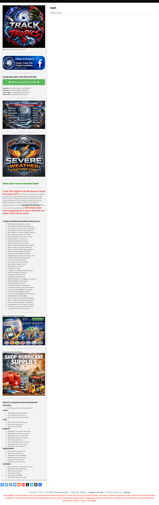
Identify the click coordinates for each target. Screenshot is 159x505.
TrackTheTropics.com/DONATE (20, 88)
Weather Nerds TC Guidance (18, 239)
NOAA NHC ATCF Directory (16, 277)
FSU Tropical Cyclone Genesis (18, 262)
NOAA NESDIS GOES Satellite (17, 296)
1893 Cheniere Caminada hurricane (20, 467)
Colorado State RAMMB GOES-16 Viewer (21, 294)
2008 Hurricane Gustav (16, 460)
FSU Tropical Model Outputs (17, 260)
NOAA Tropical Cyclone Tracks (18, 243)
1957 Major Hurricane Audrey (17, 413)
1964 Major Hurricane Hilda (17, 469)
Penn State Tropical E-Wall (17, 264)
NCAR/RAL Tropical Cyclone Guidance (21, 306)
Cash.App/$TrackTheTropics (20, 92)
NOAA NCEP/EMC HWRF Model (18, 281)
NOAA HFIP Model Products (17, 283)
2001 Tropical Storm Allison (17, 415)
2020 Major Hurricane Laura (17, 444)
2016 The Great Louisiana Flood (19, 442)
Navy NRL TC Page (14, 268)
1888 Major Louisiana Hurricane (18, 434)
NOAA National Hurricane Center (19, 224)
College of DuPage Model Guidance (20, 271)
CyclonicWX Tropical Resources (19, 309)
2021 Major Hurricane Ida (16, 446)
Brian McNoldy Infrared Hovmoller (19, 235)
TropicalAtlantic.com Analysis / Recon (21, 304)
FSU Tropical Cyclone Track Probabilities (21, 228)
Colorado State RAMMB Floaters (19, 292)
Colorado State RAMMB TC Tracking (20, 290)
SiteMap (127, 492)
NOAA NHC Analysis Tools (16, 275)
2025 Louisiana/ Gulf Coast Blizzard (20, 408)
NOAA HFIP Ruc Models (15, 266)
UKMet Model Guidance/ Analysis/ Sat (21, 256)
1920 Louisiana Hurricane (16, 451)
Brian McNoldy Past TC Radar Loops (20, 237)
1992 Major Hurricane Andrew (18, 436)
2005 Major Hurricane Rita (17, 458)
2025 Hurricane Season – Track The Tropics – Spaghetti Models (76, 492)
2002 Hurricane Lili (14, 473)
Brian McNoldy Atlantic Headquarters (21, 230)
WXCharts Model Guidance (17, 273)
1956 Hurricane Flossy (15, 453)
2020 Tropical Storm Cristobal (18, 417)
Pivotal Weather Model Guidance (19, 251)
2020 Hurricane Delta (15, 475)
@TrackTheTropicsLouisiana (18, 90)
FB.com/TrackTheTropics (19, 94)
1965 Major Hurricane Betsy (17, 455)
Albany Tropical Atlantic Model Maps (20, 249)
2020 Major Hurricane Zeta (17, 477)
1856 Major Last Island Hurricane (19, 431)
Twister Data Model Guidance (18, 241)
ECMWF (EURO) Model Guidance (19, 258)
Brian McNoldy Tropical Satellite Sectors (21, 232)
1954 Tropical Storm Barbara (17, 422)
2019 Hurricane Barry (15, 426)
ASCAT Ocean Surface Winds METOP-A (21, 298)
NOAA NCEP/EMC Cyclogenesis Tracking (22, 279)
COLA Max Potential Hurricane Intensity (21, 287)
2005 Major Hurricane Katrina (18, 438)
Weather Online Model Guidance (19, 254)
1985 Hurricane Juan (15, 471)
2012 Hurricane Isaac (15, 440)
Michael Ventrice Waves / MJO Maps (20, 302)
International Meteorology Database (20, 226)
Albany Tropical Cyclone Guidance (20, 247)
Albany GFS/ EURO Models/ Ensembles (21, 245)
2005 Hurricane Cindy (15, 424)
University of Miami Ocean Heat (19, 285)
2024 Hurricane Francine (16, 462)
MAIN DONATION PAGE (24, 82)
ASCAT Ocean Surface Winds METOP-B (21, 300)
